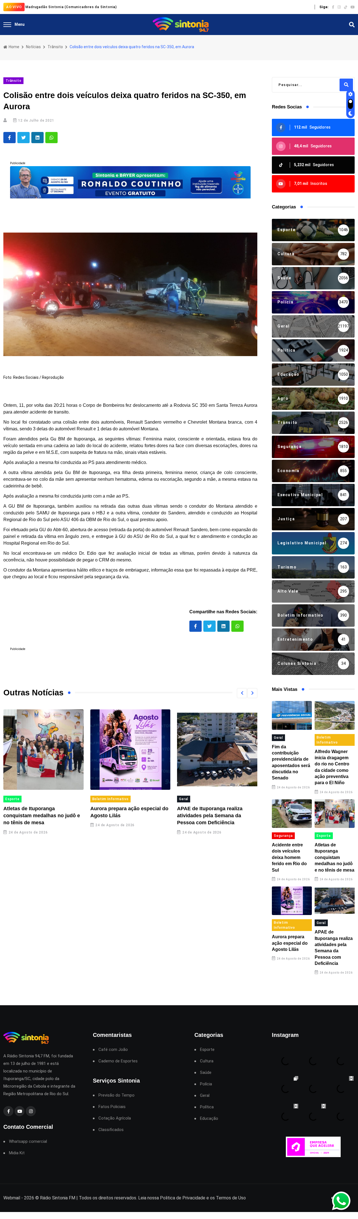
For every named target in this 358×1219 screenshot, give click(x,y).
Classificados (111, 1130)
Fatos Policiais (112, 1107)
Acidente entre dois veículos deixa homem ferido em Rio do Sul (289, 857)
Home (13, 47)
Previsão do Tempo (116, 1095)
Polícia (206, 1084)
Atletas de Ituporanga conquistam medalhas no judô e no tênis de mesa (41, 815)
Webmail (11, 1198)
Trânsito (55, 47)
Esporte (12, 799)
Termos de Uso (231, 1198)
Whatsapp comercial (28, 1141)
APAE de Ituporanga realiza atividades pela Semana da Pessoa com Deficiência (209, 815)
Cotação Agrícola (114, 1118)
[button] (242, 693)
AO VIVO (14, 7)
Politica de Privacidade (182, 1198)
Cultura (206, 1061)
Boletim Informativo (110, 799)
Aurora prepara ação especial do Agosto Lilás (290, 943)
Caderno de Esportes (118, 1061)
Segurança (283, 836)
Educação (209, 1118)
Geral (183, 799)
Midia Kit (17, 1153)
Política (207, 1107)
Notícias (33, 47)
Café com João (113, 1050)
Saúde (205, 1073)
